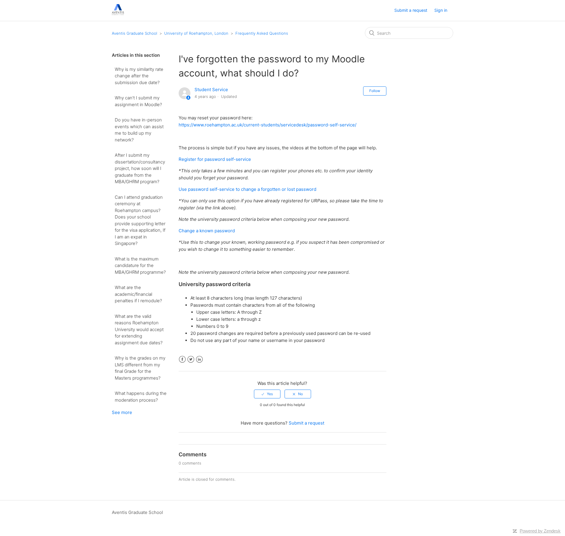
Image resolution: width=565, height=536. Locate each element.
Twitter (191, 359)
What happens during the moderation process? (141, 396)
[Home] (118, 13)
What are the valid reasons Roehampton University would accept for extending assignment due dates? (139, 329)
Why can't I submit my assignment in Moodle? (138, 101)
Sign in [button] (440, 10)
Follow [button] (374, 91)
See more (122, 412)
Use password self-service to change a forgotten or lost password (247, 189)
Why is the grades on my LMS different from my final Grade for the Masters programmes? (140, 368)
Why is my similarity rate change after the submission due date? (139, 75)
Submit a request (410, 10)
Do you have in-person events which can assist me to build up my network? (139, 130)
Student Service (211, 89)
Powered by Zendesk (540, 530)
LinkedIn (199, 359)
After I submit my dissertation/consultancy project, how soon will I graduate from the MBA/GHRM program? (140, 168)
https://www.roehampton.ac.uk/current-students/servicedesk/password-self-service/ (267, 125)
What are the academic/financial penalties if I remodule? (138, 294)
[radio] (267, 394)
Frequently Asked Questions (261, 33)
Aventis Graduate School (134, 33)
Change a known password (207, 230)
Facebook (182, 359)
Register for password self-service (215, 159)
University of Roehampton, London (196, 33)
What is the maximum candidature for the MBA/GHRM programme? (140, 265)
